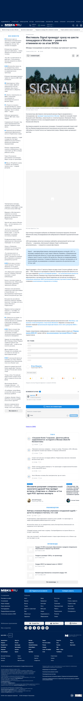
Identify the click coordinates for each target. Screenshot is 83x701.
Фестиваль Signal (31, 372)
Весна (26, 603)
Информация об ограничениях (49, 669)
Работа (56, 608)
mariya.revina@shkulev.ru (19, 685)
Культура (43, 603)
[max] (38, 628)
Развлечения (58, 611)
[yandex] (47, 628)
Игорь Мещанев (36, 366)
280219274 (32, 395)
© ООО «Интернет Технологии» (26, 695)
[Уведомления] (77, 25)
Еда (25, 611)
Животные (27, 614)
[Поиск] (73, 25)
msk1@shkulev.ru (19, 678)
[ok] (34, 628)
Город (26, 606)
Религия (56, 614)
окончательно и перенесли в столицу (45, 281)
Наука (42, 611)
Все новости (13, 36)
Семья (56, 616)
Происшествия (58, 606)
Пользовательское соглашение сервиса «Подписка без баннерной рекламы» (60, 676)
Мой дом (43, 608)
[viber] (42, 628)
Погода (31, 21)
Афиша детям (24, 21)
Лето (42, 606)
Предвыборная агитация (8, 611)
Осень (56, 601)
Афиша (56, 21)
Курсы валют (71, 21)
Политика (57, 603)
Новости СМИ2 (31, 426)
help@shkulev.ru (11, 683)
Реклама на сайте (6, 598)
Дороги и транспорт (30, 608)
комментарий (34, 55)
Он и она (56, 598)
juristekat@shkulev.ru (5, 681)
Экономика (71, 608)
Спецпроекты (72, 611)
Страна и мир (71, 603)
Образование (44, 616)
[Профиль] (81, 25)
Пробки (78, 21)
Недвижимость (5, 21)
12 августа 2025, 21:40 (31, 51)
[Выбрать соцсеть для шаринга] (77, 55)
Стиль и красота (72, 601)
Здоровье (27, 616)
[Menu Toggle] (2, 25)
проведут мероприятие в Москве (48, 116)
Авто (25, 598)
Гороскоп (63, 21)
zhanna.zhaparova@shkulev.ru (8, 689)
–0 (77, 402)
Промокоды (15, 21)
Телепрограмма (39, 21)
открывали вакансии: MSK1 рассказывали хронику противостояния (48, 279)
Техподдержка (5, 608)
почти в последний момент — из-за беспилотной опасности (58, 273)
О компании (4, 601)
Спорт (69, 598)
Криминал (44, 601)
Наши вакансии (5, 606)
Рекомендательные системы (49, 674)
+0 (72, 402)
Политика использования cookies (50, 671)
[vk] (30, 628)
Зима (42, 598)
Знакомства (49, 21)
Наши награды (5, 603)
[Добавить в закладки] (73, 55)
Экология (70, 606)
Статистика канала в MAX (8, 614)
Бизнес (26, 601)
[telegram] (26, 628)
